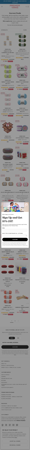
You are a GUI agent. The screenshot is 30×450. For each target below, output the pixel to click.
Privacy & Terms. (25, 245)
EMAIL (3, 227)
